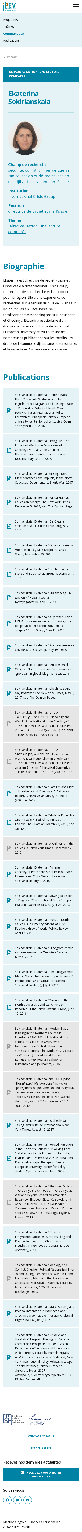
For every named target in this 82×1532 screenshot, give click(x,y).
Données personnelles (45, 1522)
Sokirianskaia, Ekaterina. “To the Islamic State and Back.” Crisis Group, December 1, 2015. (44, 573)
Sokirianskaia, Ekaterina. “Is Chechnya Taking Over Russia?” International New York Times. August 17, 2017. (42, 1125)
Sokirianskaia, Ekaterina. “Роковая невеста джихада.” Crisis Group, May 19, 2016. (44, 647)
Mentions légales (14, 1522)
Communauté (13, 33)
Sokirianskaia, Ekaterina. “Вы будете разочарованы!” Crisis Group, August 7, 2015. (42, 525)
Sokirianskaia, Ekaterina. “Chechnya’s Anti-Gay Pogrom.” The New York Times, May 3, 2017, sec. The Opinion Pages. (44, 693)
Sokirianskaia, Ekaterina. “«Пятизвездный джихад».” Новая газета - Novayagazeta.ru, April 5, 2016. (43, 597)
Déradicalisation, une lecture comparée (34, 74)
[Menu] (76, 6)
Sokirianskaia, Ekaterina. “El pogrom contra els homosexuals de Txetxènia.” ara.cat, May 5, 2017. (44, 952)
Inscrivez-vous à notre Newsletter (43, 1474)
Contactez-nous (41, 1436)
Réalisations (11, 40)
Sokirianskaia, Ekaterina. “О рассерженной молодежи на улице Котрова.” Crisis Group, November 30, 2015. (44, 549)
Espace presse (41, 1448)
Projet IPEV (11, 20)
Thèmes (8, 27)
